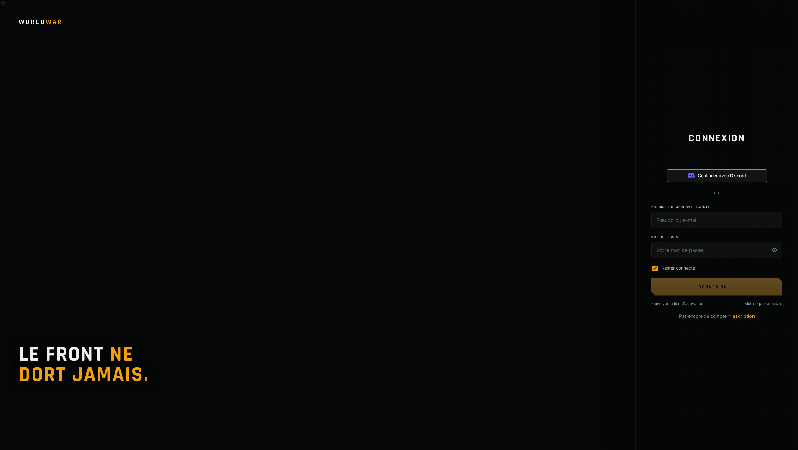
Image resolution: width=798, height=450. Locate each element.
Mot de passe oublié (763, 303)
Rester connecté (678, 268)
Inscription (743, 316)
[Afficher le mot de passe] (774, 250)
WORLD (40, 22)
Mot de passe (666, 237)
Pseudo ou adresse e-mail (680, 207)
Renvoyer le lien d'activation (677, 303)
